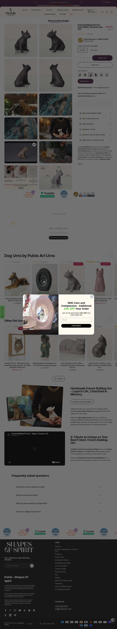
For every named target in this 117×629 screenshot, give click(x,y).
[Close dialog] (91, 296)
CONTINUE (76, 326)
